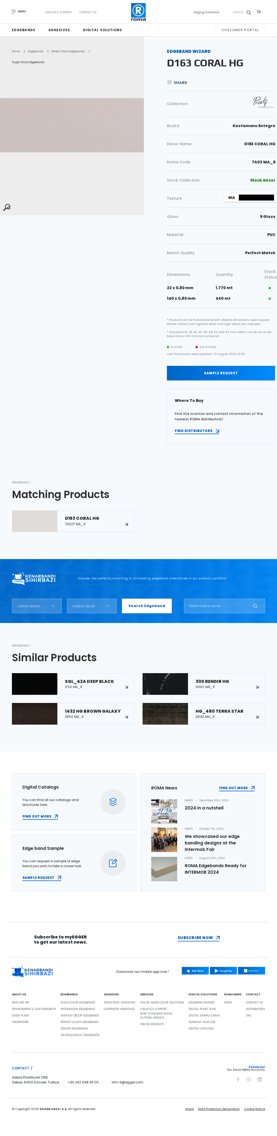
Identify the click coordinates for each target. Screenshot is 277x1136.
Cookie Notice (254, 1109)
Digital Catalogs (201, 1029)
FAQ (248, 1016)
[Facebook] (238, 1079)
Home (16, 51)
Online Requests (152, 1024)
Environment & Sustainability (34, 1009)
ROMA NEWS (233, 994)
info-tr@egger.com (127, 1082)
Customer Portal (240, 30)
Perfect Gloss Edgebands (68, 51)
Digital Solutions (102, 30)
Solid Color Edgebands (78, 1003)
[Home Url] (138, 12)
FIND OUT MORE (36, 816)
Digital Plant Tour (202, 1009)
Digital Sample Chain (204, 1016)
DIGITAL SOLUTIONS (203, 994)
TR (259, 12)
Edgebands (23, 30)
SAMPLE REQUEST (221, 373)
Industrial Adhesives (120, 1003)
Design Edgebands (74, 1029)
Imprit (189, 1109)
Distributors (255, 1009)
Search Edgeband (146, 606)
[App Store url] (195, 970)
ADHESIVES (111, 994)
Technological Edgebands (80, 1035)
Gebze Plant (20, 1016)
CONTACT (253, 994)
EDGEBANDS (69, 994)
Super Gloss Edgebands (28, 62)
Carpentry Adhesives (119, 1009)
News (228, 1003)
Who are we (20, 1003)
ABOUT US (19, 994)
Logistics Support (58, 12)
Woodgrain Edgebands (78, 1009)
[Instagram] (248, 1079)
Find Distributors (193, 430)
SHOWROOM (20, 1022)
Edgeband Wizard (202, 1003)
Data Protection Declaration (219, 1109)
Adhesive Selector (202, 1022)
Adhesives (59, 30)
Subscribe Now (195, 937)
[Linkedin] (259, 1079)
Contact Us (88, 12)
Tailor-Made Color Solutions (162, 1003)
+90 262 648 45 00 (83, 1082)
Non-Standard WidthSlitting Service (156, 1016)
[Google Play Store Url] (223, 970)
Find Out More (233, 788)
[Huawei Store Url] (251, 970)
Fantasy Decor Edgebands (80, 1016)
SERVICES (146, 994)
